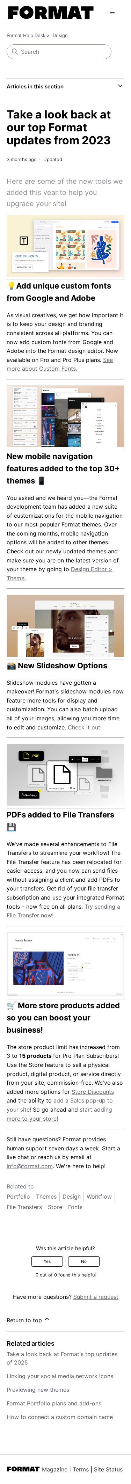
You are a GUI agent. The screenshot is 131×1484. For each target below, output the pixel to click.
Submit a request (95, 1296)
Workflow (99, 1196)
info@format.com (30, 1166)
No (84, 1261)
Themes (46, 1196)
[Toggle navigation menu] (112, 12)
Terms (81, 1469)
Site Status (108, 1469)
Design (60, 35)
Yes (47, 1261)
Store (55, 1206)
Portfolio (18, 1196)
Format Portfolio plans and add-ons (54, 1403)
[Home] (51, 12)
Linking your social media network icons (60, 1376)
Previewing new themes (38, 1389)
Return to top (25, 1320)
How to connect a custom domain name (60, 1416)
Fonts (75, 1206)
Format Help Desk (26, 35)
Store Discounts (93, 1091)
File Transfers (24, 1206)
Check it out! (85, 727)
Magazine (54, 1469)
